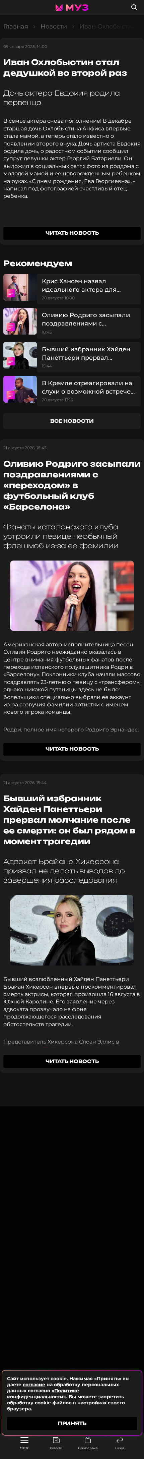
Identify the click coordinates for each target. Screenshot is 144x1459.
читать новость (72, 233)
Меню (24, 1447)
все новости (72, 421)
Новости (56, 1448)
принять (72, 1423)
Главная (15, 26)
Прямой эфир (87, 1448)
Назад (119, 1448)
